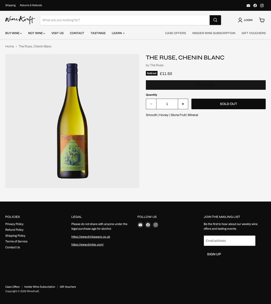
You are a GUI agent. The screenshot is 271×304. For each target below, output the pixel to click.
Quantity (151, 94)
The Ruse (156, 65)
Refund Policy (14, 229)
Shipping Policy (15, 235)
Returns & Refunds (31, 5)
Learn (117, 33)
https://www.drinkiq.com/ (87, 244)
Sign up (214, 254)
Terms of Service (16, 241)
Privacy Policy (14, 224)
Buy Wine (12, 33)
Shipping (10, 5)
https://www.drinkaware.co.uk (90, 236)
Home (9, 46)
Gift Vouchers (254, 33)
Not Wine (35, 33)
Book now (205, 85)
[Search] (215, 20)
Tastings (98, 33)
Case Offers (175, 33)
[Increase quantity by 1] (183, 104)
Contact (77, 33)
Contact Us (12, 247)
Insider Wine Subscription (213, 33)
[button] (246, 20)
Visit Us (57, 33)
